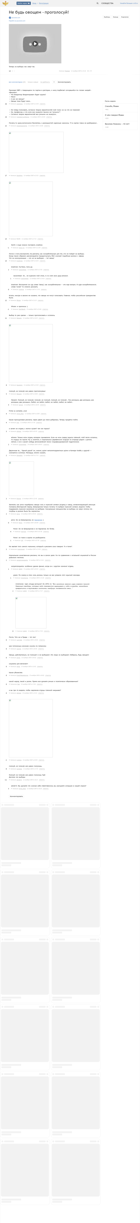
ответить (42, 104)
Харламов (38, 520)
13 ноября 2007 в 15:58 (33, 549)
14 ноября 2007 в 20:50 (30, 760)
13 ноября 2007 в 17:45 (35, 631)
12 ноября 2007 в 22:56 (29, 498)
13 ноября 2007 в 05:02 (28, 657)
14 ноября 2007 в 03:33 (29, 431)
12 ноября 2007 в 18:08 (30, 394)
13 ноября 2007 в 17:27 (35, 591)
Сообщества (107, 3)
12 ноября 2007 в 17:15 (29, 239)
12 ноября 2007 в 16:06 (35, 126)
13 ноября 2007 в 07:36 (34, 531)
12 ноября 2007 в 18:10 (37, 278)
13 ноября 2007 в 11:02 (28, 666)
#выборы (107, 17)
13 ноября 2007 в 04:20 (28, 514)
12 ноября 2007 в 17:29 (27, 422)
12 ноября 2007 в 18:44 (37, 117)
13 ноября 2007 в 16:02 (36, 675)
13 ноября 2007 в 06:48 (31, 523)
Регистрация (43, 3)
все (17, 82)
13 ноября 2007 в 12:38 (33, 248)
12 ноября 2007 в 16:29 (34, 788)
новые (33, 82)
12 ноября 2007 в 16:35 (31, 261)
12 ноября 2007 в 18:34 (31, 405)
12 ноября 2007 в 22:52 (31, 175)
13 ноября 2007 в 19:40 (33, 309)
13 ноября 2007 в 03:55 (31, 569)
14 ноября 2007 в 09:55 (34, 444)
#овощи (115, 17)
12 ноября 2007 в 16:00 (32, 414)
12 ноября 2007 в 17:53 (30, 769)
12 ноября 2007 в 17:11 (31, 455)
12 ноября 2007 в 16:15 (30, 780)
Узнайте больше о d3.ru (129, 3)
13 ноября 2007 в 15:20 (36, 578)
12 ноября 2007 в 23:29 (31, 385)
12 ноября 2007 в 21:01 (36, 560)
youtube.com (16, 17)
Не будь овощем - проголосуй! (39, 12)
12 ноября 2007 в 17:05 (34, 270)
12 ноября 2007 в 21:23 (29, 300)
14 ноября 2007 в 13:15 (29, 693)
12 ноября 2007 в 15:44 (31, 104)
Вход (34, 3)
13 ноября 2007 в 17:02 (28, 684)
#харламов (125, 17)
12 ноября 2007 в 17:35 (32, 289)
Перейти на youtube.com (17, 21)
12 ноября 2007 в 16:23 (30, 318)
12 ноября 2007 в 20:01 (30, 640)
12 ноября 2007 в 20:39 (29, 649)
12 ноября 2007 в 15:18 (78, 71)
